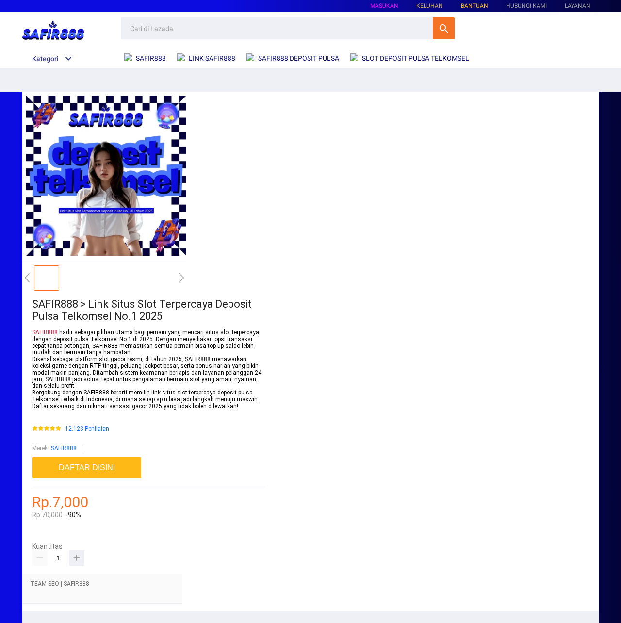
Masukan (384, 5)
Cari (444, 28)
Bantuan (474, 5)
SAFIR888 (45, 332)
